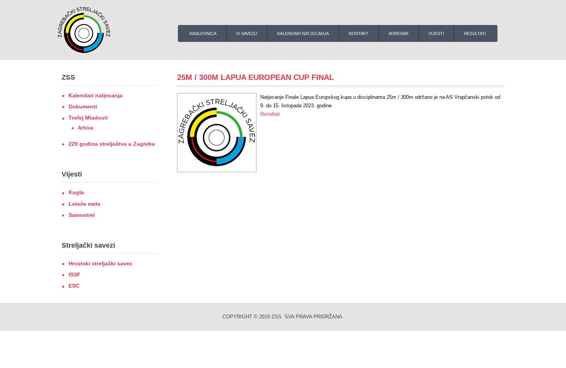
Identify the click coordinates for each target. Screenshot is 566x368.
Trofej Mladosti (88, 118)
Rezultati (475, 33)
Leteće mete (84, 204)
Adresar (398, 33)
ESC (74, 286)
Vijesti (436, 33)
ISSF (74, 274)
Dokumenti (83, 106)
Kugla (76, 192)
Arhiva (85, 128)
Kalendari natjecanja (303, 33)
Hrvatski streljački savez (100, 263)
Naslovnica (202, 33)
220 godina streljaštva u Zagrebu (112, 144)
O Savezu (246, 33)
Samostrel (82, 215)
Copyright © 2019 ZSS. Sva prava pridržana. (283, 317)
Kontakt (358, 33)
